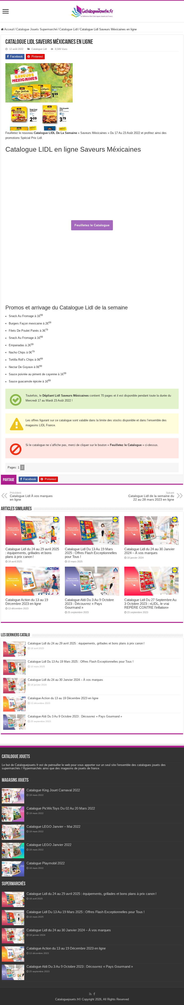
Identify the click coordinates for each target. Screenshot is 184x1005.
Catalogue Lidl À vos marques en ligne (31, 496)
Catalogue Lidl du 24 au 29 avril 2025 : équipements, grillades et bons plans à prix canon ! (32, 553)
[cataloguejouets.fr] (92, 10)
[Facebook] (94, 994)
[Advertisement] (145, 91)
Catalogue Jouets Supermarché (36, 29)
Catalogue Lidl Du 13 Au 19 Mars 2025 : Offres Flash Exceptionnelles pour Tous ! (91, 553)
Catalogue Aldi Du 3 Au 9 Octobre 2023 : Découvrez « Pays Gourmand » (89, 603)
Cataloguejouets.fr (67, 999)
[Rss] (90, 994)
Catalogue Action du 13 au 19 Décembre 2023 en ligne (26, 602)
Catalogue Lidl (68, 29)
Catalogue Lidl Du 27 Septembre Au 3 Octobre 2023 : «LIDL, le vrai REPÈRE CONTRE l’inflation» (150, 603)
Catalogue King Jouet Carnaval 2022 (53, 790)
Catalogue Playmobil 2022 (45, 863)
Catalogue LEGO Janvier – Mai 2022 (53, 826)
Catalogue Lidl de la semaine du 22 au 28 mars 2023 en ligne (151, 496)
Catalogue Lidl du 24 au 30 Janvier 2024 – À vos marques (149, 551)
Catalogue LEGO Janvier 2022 (48, 845)
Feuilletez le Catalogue (92, 225)
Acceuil (9, 29)
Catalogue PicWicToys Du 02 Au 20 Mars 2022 (60, 808)
